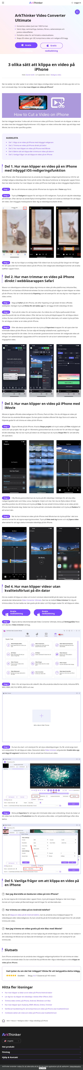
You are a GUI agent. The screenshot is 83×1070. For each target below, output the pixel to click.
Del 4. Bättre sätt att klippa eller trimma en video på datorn (31, 151)
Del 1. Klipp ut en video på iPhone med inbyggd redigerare (31, 142)
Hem (8, 1021)
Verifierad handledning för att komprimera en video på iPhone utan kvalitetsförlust (37, 1009)
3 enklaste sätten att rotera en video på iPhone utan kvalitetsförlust (31, 1013)
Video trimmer (50, 750)
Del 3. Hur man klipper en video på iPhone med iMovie (29, 148)
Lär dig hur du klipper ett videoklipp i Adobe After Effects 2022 (28, 997)
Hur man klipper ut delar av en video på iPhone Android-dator (28, 993)
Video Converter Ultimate (31, 600)
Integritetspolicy (75, 1066)
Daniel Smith (30, 75)
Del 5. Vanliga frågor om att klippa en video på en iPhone (30, 154)
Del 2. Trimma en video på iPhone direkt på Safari (27, 145)
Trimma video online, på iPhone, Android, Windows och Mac (28, 1001)
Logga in (77, 3)
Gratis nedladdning (26, 46)
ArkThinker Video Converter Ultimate (40, 18)
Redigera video (56, 75)
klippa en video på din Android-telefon (24, 915)
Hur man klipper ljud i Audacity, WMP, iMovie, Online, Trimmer (28, 1005)
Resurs (13, 1021)
